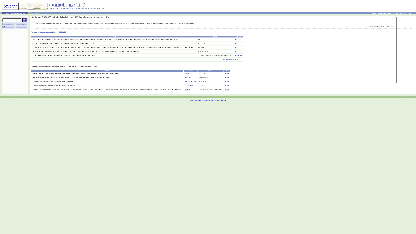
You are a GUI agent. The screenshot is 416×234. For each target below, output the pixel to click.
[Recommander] (39, 13)
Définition (388, 13)
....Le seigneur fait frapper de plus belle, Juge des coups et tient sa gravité (53, 86)
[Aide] (31, 13)
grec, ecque (238, 55)
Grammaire (402, 13)
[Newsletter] (36, 13)
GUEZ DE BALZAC (190, 82)
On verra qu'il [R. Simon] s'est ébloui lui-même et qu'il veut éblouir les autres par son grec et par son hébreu (63, 55)
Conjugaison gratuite (220, 100)
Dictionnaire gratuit (207, 100)
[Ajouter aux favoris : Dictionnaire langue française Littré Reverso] (33, 13)
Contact (409, 13)
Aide (17, 97)
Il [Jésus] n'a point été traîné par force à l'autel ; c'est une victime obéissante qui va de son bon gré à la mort (63, 43)
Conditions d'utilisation (8, 97)
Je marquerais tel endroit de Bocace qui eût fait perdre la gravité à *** (52, 82)
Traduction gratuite (195, 100)
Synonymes (395, 13)
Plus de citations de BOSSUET (232, 59)
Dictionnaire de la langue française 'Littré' (15, 13)
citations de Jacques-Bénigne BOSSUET (51, 32)
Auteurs (373, 13)
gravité (227, 74)
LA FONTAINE (189, 86)
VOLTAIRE (188, 74)
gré (236, 39)
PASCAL (187, 90)
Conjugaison (380, 13)
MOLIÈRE (188, 78)
